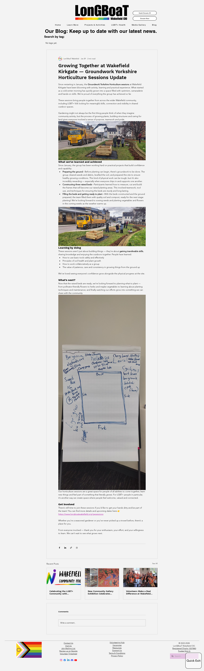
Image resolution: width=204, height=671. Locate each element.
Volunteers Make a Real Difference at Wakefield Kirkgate (138, 592)
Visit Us (68, 646)
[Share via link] (71, 548)
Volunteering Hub (117, 642)
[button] (72, 25)
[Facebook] (64, 660)
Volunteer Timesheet (68, 654)
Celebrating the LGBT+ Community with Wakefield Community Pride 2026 (61, 592)
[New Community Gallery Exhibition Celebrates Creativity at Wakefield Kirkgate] (102, 577)
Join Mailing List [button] (68, 648)
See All (154, 563)
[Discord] (72, 660)
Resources (117, 648)
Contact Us (68, 643)
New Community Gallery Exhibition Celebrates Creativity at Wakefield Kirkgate (100, 592)
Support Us (117, 650)
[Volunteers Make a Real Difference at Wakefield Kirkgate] (140, 577)
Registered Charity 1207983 (184, 648)
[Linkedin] (68, 660)
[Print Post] (77, 548)
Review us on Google (68, 651)
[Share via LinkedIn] (65, 548)
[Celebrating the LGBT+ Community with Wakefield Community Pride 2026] (64, 577)
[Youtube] (75, 660)
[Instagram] (61, 660)
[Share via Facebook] (59, 548)
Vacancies (117, 645)
